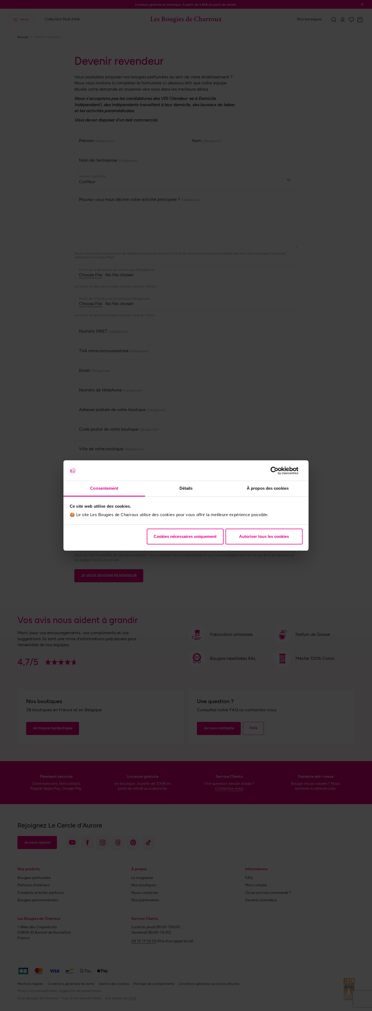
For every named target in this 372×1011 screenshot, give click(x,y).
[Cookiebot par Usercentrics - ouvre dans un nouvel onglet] (279, 471)
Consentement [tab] (104, 488)
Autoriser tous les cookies (264, 536)
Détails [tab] (186, 488)
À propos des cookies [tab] (268, 488)
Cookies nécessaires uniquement (185, 536)
